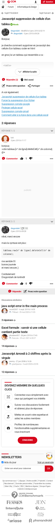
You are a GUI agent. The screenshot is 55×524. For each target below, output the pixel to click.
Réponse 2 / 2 (8, 221)
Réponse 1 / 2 (8, 130)
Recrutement (9, 483)
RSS (22, 486)
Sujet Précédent (11, 13)
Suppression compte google (16, 104)
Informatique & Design (27, 7)
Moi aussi (29, 79)
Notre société (32, 481)
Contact (50, 481)
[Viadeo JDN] (40, 514)
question (49, 2)
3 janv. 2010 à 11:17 (18, 140)
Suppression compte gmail (15, 111)
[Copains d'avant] (15, 514)
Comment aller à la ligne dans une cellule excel (25, 115)
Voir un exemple (45, 462)
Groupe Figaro (45, 486)
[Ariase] (15, 520)
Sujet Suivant (45, 13)
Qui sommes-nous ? (10, 481)
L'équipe (22, 481)
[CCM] (11, 2)
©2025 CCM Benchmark (27, 489)
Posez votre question (15, 86)
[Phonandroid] (40, 520)
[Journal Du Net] (40, 502)
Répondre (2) (12, 79)
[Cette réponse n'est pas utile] (31, 159)
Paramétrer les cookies (42, 483)
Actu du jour (10, 462)
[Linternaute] (15, 508)
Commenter (12, 158)
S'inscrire (27, 440)
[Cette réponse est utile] (22, 159)
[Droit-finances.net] (40, 508)
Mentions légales (31, 486)
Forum (11, 7)
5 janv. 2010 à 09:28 (31, 33)
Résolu (15, 24)
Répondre (16, 291)
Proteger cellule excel (12, 107)
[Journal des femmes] (15, 502)
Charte (16, 486)
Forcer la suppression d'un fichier (18, 100)
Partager (35, 86)
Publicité (41, 481)
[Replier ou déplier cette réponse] (52, 130)
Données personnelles (24, 483)
